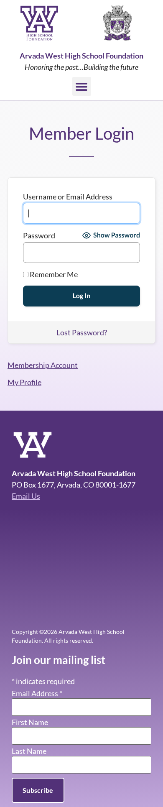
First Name (30, 722)
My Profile (24, 382)
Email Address (37, 693)
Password (39, 235)
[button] (81, 86)
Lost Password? (81, 332)
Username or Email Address (67, 196)
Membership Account (43, 365)
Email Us (26, 496)
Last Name (29, 751)
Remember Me (53, 274)
